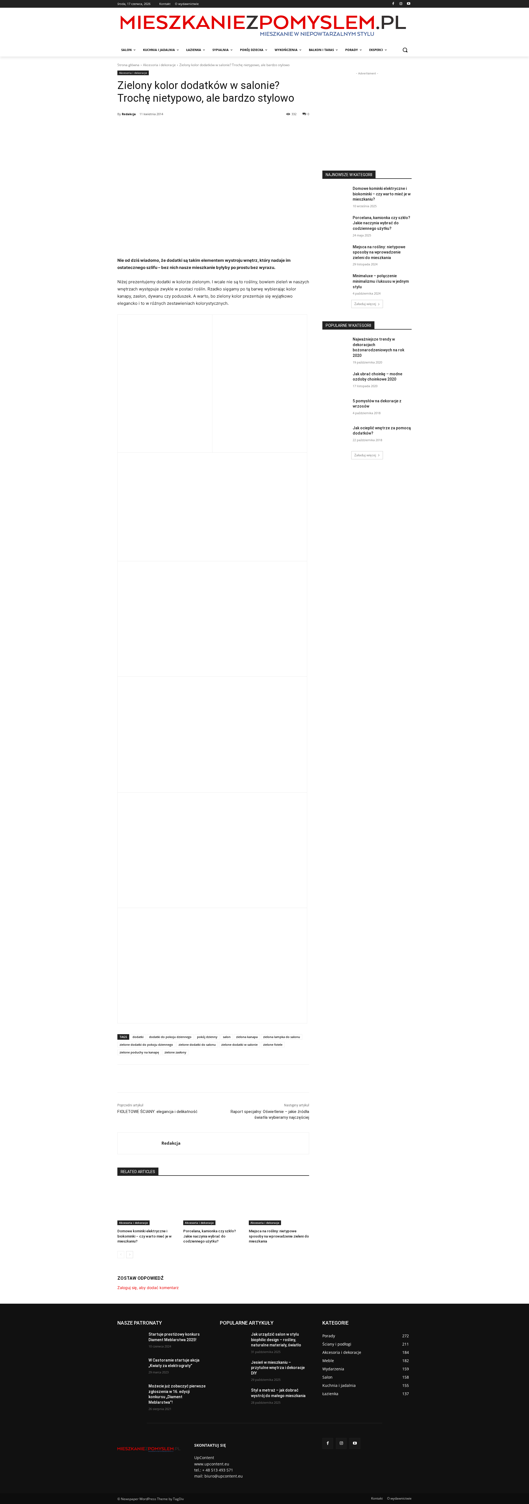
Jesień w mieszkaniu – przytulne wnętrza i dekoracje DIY (278, 1367)
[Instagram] (401, 4)
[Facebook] (393, 4)
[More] (206, 128)
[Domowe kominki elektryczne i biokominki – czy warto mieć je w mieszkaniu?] (147, 1204)
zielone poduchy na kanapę (139, 1052)
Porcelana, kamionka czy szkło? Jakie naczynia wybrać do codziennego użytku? (209, 1236)
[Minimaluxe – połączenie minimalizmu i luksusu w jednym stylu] (335, 282)
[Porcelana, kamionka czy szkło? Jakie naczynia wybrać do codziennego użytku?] (213, 1204)
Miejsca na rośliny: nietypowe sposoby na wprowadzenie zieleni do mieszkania (279, 1236)
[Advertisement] (367, 110)
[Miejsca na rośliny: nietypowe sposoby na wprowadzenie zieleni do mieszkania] (279, 1204)
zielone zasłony (175, 1052)
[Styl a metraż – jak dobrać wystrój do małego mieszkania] (233, 1397)
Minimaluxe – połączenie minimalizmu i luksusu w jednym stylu (381, 281)
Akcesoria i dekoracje (159, 65)
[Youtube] (408, 4)
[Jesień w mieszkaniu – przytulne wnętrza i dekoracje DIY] (233, 1369)
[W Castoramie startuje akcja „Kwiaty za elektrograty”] (130, 1367)
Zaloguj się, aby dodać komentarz (148, 1287)
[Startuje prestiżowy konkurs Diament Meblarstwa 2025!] (130, 1341)
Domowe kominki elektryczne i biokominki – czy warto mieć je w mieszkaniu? (144, 1236)
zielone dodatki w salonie (239, 1044)
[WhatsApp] (193, 128)
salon (227, 1037)
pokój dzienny (207, 1037)
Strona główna (128, 65)
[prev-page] (120, 1254)
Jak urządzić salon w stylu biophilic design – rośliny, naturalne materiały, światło (276, 1339)
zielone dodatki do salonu (197, 1044)
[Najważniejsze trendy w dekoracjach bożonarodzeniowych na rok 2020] (335, 346)
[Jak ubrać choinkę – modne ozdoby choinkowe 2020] (335, 380)
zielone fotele (272, 1044)
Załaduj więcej (365, 303)
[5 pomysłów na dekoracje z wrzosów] (335, 407)
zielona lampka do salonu (281, 1037)
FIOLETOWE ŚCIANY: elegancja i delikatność (157, 1111)
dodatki (138, 1037)
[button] (405, 49)
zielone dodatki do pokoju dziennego (146, 1044)
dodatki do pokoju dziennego (170, 1037)
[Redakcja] (139, 1143)
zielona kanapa (247, 1037)
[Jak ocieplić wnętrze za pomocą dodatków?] (335, 434)
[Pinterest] (180, 128)
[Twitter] (168, 128)
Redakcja (129, 114)
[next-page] (129, 1254)
